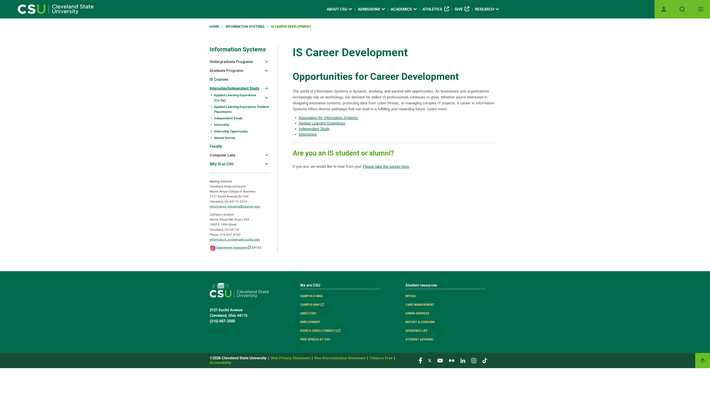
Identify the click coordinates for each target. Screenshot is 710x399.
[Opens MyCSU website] (664, 9)
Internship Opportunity (231, 131)
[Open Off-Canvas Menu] (701, 9)
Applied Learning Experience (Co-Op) (235, 97)
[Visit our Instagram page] (473, 360)
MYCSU (410, 296)
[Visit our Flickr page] (451, 360)
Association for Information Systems (328, 118)
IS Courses (219, 79)
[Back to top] (702, 360)
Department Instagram (231, 247)
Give (459, 9)
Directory (308, 313)
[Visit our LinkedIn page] (462, 360)
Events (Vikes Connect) (318, 330)
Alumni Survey (224, 138)
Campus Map (310, 304)
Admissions (369, 9)
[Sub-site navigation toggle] (266, 62)
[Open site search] (682, 9)
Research (484, 9)
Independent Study (228, 118)
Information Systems (245, 26)
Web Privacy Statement (291, 358)
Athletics (432, 9)
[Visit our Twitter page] (429, 360)
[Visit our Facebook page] (420, 360)
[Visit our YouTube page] (440, 360)
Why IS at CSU (222, 164)
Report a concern (420, 322)
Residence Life (416, 330)
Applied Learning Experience (322, 123)
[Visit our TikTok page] (484, 360)
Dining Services (417, 313)
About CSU (337, 9)
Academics (401, 9)
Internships (308, 134)
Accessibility (220, 362)
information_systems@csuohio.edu (235, 206)
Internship (221, 125)
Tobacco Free (381, 358)
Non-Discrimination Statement (340, 358)
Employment (310, 322)
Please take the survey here (386, 166)
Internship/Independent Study (234, 88)
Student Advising (419, 339)
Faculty (216, 146)
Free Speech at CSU (315, 339)
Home (214, 26)
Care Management (420, 304)
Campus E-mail (311, 296)
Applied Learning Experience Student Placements (241, 109)
